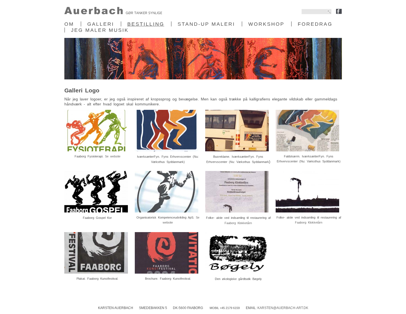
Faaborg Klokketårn (238, 223)
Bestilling (145, 24)
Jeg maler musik (100, 30)
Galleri (100, 24)
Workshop (266, 24)
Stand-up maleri (206, 24)
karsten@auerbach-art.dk (282, 308)
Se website (112, 156)
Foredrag (315, 24)
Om (69, 24)
